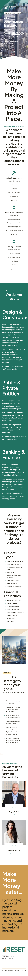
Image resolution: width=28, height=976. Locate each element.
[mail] (15, 807)
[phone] (25, 970)
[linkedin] (12, 807)
